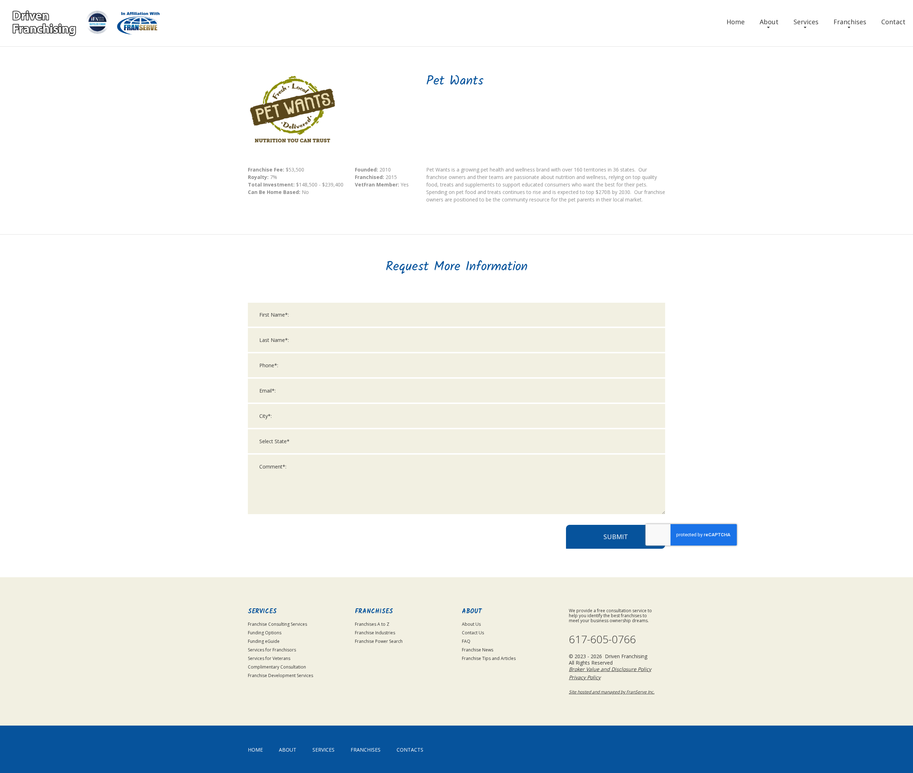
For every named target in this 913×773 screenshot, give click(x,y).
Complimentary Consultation (277, 667)
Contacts (410, 749)
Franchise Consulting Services (277, 624)
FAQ (466, 641)
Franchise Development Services (280, 675)
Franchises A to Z (372, 624)
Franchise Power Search (379, 641)
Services (806, 21)
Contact (893, 21)
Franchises (849, 21)
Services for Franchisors (272, 650)
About (769, 21)
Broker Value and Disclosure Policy (610, 669)
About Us (471, 624)
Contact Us (473, 633)
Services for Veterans (269, 658)
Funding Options (264, 633)
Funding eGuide (264, 641)
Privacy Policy (585, 677)
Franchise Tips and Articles (489, 658)
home (255, 749)
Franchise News (477, 650)
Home (735, 21)
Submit (615, 536)
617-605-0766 (602, 639)
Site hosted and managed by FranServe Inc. (611, 692)
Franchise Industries (375, 633)
